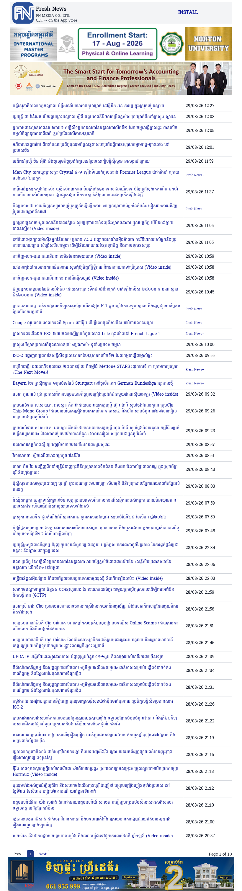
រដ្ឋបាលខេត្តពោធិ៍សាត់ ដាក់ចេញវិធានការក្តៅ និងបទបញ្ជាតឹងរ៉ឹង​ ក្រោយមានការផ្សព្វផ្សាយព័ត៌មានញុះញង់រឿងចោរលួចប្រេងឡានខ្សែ (92, 822)
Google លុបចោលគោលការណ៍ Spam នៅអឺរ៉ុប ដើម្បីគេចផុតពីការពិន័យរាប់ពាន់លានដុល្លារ (83, 323)
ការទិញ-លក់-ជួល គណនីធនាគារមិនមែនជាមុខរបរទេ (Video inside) (67, 257)
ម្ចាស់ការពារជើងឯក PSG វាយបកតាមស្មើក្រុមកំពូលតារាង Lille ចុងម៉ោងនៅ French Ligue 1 (86, 334)
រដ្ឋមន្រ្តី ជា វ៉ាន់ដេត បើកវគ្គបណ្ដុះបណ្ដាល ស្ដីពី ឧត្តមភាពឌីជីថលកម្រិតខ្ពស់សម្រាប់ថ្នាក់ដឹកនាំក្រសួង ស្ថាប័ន (94, 117)
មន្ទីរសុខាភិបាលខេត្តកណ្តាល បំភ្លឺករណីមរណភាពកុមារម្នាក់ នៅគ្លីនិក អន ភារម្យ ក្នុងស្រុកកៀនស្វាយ (88, 106)
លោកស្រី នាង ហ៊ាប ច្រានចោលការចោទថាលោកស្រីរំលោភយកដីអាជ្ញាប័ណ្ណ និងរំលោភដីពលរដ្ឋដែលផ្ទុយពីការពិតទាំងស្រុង (95, 609)
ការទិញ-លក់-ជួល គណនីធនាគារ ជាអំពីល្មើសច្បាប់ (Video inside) (66, 278)
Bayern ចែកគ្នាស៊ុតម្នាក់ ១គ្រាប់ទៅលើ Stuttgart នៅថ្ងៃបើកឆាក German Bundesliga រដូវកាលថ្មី (93, 384)
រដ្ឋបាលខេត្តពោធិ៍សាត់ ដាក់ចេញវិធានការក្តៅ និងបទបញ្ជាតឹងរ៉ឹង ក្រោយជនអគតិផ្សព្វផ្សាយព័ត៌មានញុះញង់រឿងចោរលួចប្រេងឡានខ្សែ (92, 755)
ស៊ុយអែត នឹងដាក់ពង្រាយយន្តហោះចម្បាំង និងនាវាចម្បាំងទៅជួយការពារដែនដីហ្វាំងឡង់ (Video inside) (93, 836)
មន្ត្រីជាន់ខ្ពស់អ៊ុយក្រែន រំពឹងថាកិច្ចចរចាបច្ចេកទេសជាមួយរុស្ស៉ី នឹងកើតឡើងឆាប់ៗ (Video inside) (88, 579)
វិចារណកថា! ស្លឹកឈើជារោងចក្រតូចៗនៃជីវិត (46, 456)
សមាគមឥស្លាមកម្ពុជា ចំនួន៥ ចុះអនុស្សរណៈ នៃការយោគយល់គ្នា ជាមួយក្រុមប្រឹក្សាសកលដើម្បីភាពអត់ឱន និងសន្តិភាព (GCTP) (93, 593)
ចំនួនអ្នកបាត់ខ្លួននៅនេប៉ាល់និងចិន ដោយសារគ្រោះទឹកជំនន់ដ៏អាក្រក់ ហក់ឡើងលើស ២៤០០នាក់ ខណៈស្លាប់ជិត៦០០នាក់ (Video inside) (95, 292)
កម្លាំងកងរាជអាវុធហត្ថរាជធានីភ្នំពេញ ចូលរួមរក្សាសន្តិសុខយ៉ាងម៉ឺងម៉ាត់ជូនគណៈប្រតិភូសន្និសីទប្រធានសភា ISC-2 (93, 705)
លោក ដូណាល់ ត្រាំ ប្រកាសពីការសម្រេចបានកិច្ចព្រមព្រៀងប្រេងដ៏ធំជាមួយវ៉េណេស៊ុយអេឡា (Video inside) (95, 394)
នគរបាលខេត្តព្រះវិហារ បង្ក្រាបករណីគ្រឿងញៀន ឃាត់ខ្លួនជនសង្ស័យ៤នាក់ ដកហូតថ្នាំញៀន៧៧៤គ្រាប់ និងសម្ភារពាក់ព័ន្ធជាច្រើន (94, 738)
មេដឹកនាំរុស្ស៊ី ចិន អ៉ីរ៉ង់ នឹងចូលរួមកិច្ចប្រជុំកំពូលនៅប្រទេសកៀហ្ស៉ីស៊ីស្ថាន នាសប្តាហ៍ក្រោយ (81, 162)
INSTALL (188, 12)
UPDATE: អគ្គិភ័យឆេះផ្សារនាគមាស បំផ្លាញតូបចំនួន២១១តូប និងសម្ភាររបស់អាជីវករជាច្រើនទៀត (88, 657)
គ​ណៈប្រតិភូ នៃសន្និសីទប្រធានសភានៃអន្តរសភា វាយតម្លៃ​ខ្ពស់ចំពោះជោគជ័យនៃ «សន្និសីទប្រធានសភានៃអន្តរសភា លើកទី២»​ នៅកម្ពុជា (92, 565)
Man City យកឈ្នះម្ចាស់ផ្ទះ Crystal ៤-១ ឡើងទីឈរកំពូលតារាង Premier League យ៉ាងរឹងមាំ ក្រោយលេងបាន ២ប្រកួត (96, 175)
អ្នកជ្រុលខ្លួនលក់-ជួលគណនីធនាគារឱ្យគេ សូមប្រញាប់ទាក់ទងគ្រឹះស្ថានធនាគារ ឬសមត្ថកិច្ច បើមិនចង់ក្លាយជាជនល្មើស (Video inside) (93, 226)
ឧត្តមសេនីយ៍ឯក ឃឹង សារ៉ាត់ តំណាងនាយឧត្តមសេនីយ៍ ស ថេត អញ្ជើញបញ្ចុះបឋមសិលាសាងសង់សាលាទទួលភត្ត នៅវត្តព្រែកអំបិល (93, 805)
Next (42, 853)
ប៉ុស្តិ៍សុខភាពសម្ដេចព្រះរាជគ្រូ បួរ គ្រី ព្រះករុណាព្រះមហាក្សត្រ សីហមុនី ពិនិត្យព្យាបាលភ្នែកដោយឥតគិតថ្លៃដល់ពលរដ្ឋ (96, 487)
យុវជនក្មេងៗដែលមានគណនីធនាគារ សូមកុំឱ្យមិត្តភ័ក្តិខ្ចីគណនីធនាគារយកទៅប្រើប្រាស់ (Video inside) (92, 268)
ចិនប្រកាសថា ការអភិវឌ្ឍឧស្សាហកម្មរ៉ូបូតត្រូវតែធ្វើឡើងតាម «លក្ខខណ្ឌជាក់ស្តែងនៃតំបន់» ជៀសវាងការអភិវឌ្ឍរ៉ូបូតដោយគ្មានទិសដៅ (95, 209)
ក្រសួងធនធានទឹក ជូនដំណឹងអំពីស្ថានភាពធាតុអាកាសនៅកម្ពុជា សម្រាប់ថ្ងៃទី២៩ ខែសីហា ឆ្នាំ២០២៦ (89, 517)
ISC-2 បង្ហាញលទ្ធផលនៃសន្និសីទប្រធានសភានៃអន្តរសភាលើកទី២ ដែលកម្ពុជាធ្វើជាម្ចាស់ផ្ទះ (82, 356)
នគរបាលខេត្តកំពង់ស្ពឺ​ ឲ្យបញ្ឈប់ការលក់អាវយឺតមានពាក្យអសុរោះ (61, 445)
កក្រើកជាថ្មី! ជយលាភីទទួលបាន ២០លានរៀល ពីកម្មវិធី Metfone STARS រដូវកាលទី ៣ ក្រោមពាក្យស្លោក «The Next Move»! (96, 370)
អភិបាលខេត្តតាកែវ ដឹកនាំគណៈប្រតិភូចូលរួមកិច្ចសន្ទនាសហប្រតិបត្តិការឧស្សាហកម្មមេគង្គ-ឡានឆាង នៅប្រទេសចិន (91, 148)
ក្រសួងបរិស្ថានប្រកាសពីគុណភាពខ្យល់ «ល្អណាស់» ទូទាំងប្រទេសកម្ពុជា (67, 345)
